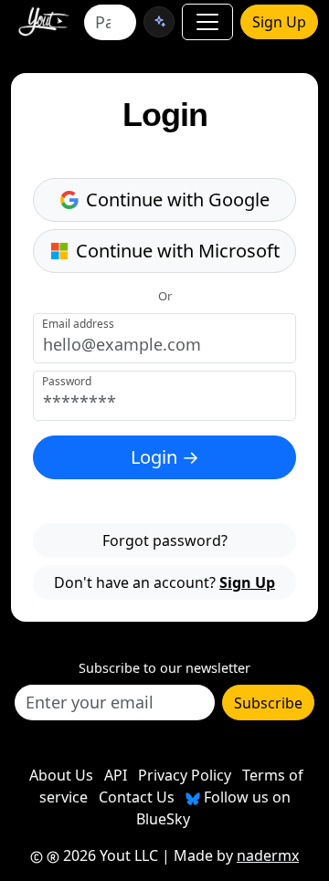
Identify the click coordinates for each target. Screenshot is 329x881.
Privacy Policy (184, 775)
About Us (61, 775)
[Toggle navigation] (207, 22)
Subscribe (268, 703)
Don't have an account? (164, 582)
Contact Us (137, 797)
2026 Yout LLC (108, 855)
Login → (165, 457)
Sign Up (279, 22)
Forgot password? (165, 540)
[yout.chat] (159, 21)
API (115, 775)
